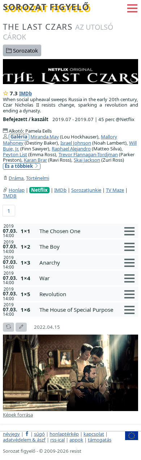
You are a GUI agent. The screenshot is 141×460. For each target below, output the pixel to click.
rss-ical (57, 439)
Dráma (16, 178)
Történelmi (37, 178)
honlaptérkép (64, 434)
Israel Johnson (75, 143)
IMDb (25, 93)
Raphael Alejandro (71, 148)
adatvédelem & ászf (24, 439)
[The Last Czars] (70, 70)
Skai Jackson (87, 160)
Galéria (18, 137)
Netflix (39, 190)
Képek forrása (18, 414)
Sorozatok (25, 50)
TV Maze (115, 190)
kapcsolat (94, 434)
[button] (132, 7)
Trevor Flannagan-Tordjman (88, 154)
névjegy (11, 434)
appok (76, 439)
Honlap (17, 190)
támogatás (99, 439)
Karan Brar (35, 160)
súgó (39, 434)
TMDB (10, 195)
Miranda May (44, 136)
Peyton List (15, 154)
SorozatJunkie (86, 190)
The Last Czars (58, 31)
